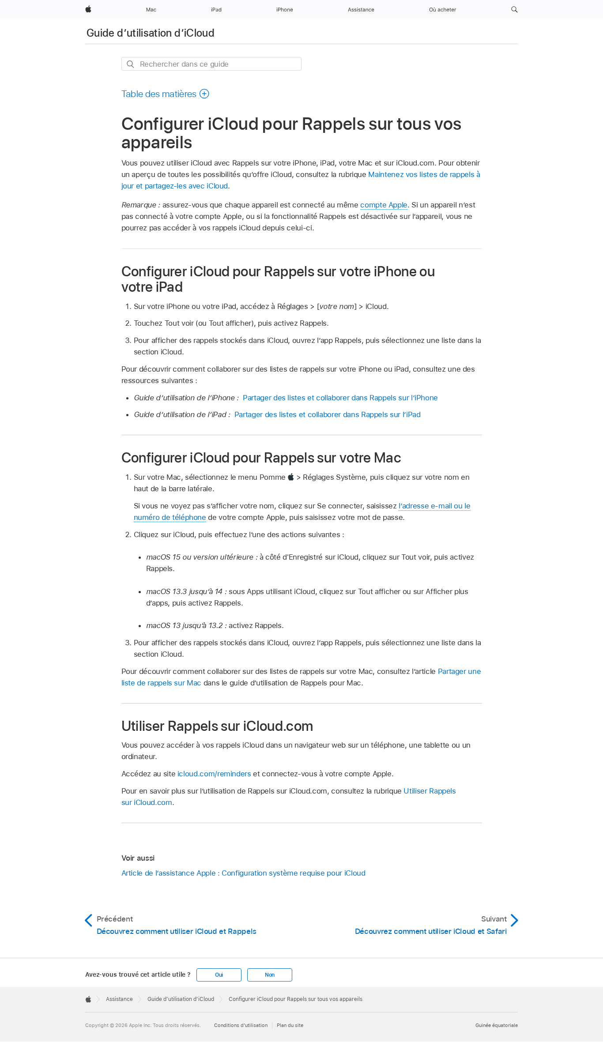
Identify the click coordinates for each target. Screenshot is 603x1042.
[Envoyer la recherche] (131, 64)
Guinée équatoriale (496, 1025)
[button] (514, 9)
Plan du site (290, 1025)
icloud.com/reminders (214, 773)
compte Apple (383, 204)
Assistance (119, 999)
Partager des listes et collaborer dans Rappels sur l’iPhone (340, 397)
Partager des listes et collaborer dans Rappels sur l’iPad (327, 414)
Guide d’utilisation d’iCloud (151, 32)
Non (270, 975)
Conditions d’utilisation (241, 1025)
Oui (219, 975)
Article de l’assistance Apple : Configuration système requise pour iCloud (243, 873)
